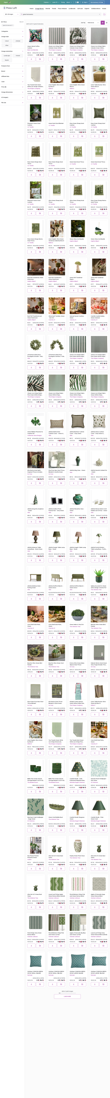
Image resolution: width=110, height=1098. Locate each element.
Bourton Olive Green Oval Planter (56, 664)
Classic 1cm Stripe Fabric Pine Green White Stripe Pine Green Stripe (77, 355)
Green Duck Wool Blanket (56, 123)
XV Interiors (94, 782)
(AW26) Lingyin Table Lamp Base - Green (78, 548)
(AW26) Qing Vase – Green (77, 470)
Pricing (63, 2)
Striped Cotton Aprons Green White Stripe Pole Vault (77, 702)
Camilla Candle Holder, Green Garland (98, 317)
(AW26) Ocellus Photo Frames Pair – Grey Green (56, 509)
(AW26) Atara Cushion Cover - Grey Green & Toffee (97, 432)
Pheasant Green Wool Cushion (33, 124)
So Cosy (29, 474)
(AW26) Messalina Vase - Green (77, 509)
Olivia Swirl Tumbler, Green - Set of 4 (56, 317)
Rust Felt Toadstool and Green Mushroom (34, 317)
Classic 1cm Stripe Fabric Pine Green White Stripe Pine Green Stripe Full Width (98, 355)
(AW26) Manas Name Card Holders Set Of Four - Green (99, 509)
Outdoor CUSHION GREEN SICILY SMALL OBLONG (56, 972)
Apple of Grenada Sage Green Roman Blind (98, 895)
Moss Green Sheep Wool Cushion (77, 124)
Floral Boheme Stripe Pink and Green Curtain (56, 933)
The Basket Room (32, 782)
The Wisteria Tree (96, 589)
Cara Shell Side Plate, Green (33, 625)
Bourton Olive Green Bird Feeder (98, 625)
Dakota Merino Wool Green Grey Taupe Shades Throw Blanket (99, 664)
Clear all (21, 21)
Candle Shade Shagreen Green (77, 818)
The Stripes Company (55, 50)
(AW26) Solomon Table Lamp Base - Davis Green (34, 548)
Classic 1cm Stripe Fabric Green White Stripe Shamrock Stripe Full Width (57, 394)
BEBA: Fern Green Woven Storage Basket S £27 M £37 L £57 (35, 779)
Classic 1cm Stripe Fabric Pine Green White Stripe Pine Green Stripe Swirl (34, 394)
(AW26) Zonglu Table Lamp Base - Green (57, 548)
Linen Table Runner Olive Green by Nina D (98, 702)
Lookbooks (72, 8)
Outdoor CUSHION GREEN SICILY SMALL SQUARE (35, 972)
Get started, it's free (96, 2)
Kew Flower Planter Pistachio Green (33, 856)
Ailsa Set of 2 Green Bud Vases (56, 856)
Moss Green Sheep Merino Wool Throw (98, 201)
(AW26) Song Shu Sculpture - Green (35, 509)
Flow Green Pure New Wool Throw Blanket (35, 702)
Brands (48, 8)
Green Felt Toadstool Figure (76, 278)
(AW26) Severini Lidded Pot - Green (99, 471)
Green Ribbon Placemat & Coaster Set (35, 432)
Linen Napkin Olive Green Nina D (77, 85)
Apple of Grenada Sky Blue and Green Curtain (78, 933)
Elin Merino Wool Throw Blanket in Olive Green (55, 702)
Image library (39, 8)
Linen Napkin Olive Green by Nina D (56, 85)
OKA (28, 358)
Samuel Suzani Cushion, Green (77, 317)
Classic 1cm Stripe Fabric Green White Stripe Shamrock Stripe (98, 394)
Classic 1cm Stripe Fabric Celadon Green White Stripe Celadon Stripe (56, 47)
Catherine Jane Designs (34, 435)
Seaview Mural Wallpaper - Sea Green (99, 779)
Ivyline (29, 859)
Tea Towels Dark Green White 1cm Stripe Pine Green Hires (76, 741)
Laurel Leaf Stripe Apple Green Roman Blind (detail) (57, 895)
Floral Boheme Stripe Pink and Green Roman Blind (77, 895)
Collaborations (95, 8)
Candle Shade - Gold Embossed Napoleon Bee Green (77, 779)
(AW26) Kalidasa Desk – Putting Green (34, 586)
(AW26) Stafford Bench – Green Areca (56, 586)
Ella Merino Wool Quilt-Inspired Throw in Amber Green (34, 471)
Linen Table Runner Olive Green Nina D (98, 85)
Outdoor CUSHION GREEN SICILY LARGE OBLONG (98, 972)
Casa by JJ (52, 320)
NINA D (51, 88)
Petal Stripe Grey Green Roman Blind (34, 933)
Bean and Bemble (32, 50)
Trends (54, 8)
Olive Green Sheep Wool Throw (56, 201)
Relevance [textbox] (91, 22)
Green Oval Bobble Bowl (56, 817)
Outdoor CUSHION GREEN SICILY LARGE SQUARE (77, 972)
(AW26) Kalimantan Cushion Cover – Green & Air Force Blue (56, 432)
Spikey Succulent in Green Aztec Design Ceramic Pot (98, 586)
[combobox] (93, 23)
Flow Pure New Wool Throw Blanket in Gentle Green (56, 471)
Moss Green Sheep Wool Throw (34, 162)
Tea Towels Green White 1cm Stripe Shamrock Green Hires (56, 741)
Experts (87, 8)
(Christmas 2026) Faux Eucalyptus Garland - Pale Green (56, 355)
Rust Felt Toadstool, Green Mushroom (35, 278)
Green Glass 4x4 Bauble (77, 239)
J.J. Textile (30, 127)
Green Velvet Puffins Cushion (33, 47)
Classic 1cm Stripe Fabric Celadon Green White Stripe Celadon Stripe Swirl (78, 47)
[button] (7, 2)
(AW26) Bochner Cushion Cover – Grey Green (77, 432)
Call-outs (80, 8)
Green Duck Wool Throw (77, 162)
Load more (67, 996)
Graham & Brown (54, 898)
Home (31, 8)
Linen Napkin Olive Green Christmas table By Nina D (56, 240)
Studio (104, 8)
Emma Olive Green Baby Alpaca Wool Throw (77, 664)
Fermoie (29, 975)
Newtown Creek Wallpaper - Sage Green (35, 818)
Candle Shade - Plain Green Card (97, 818)
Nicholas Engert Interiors (77, 782)
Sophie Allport (74, 241)
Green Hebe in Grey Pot (77, 624)
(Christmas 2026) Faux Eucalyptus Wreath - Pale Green (34, 355)
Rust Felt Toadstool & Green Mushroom (55, 278)
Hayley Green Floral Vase (77, 856)
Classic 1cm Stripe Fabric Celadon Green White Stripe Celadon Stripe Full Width (98, 47)
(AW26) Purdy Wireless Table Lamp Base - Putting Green (99, 548)
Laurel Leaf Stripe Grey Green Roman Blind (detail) (99, 933)
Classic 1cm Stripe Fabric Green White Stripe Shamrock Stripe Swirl (77, 394)
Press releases (62, 8)
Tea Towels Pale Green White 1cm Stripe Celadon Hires (35, 85)
